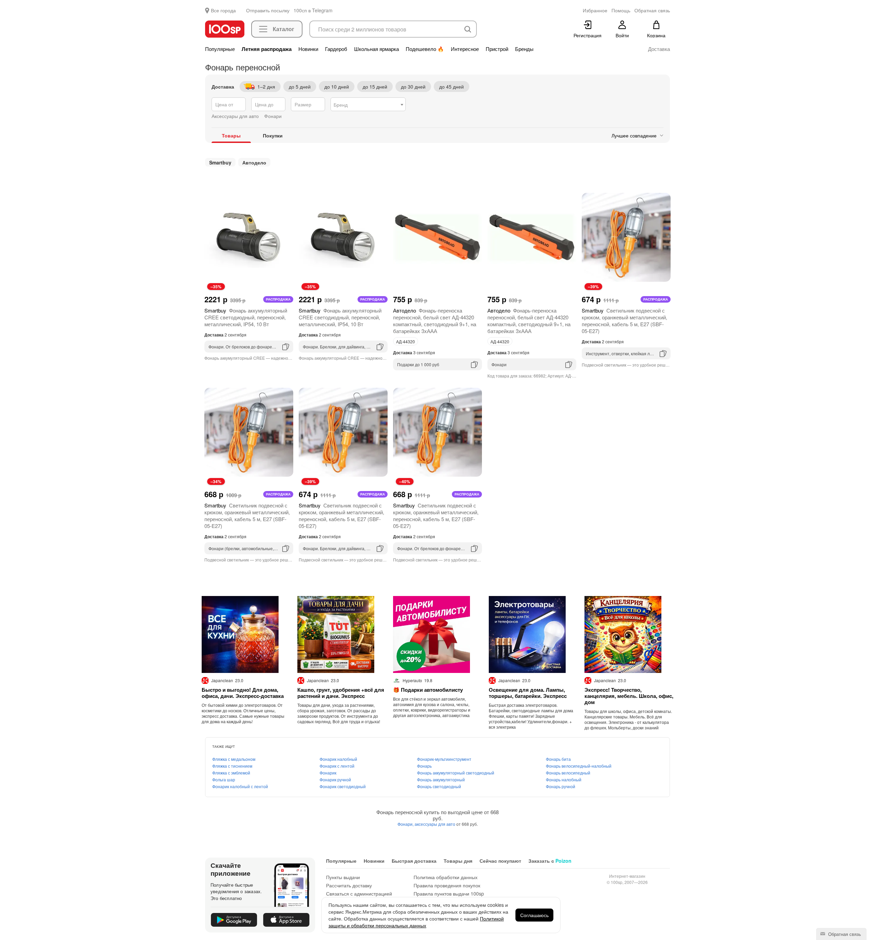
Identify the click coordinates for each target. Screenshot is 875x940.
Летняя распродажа (267, 48)
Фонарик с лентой (337, 766)
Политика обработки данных (445, 877)
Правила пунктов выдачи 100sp (449, 893)
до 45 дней (451, 86)
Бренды (524, 48)
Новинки (308, 48)
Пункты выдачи (343, 877)
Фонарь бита (558, 759)
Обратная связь (844, 934)
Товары (231, 135)
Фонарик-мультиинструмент (444, 759)
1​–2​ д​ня (266, 86)
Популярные (220, 48)
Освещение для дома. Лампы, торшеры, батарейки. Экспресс (528, 693)
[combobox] (368, 104)
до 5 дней (300, 86)
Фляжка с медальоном (233, 759)
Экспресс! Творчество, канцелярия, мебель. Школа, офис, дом (628, 696)
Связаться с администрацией (359, 893)
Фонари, (406, 824)
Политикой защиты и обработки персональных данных (416, 922)
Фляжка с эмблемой (231, 773)
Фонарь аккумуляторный (441, 779)
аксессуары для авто (435, 824)
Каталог (283, 29)
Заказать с (549, 860)
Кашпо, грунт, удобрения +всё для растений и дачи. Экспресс (340, 693)
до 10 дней (336, 86)
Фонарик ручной (335, 779)
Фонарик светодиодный (343, 786)
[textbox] (368, 104)
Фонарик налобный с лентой (240, 786)
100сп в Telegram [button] (313, 10)
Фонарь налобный (563, 779)
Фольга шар (223, 779)
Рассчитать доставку (349, 885)
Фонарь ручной (560, 786)
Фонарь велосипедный (568, 773)
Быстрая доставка (414, 860)
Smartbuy (220, 162)
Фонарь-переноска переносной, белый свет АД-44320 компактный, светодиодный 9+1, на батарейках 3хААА (434, 320)
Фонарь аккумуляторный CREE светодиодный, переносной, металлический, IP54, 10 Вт (245, 317)
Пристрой (497, 48)
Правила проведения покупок (447, 885)
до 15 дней (375, 86)
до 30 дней (413, 86)
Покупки (273, 135)
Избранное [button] (595, 10)
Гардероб (336, 48)
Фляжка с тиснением (232, 766)
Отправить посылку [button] (268, 10)
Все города (223, 10)
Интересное (465, 48)
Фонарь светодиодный (439, 786)
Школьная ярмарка (376, 48)
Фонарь (424, 766)
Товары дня (458, 860)
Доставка (659, 48)
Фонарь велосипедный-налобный (578, 766)
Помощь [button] (620, 10)
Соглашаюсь (534, 915)
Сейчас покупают (500, 860)
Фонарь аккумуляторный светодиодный (455, 773)
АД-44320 (405, 341)
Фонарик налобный (338, 759)
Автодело (254, 162)
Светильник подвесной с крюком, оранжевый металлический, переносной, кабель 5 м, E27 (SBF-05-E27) (624, 320)
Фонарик (328, 773)
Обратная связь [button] (652, 10)
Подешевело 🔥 (425, 48)
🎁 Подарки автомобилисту (428, 689)
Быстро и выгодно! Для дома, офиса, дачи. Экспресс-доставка (243, 693)
